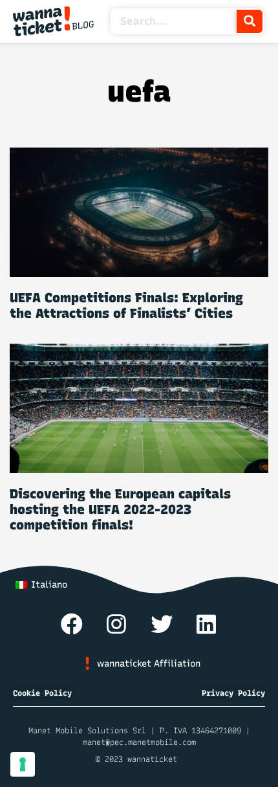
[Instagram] (116, 623)
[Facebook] (72, 623)
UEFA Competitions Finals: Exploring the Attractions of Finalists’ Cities (126, 305)
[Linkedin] (206, 623)
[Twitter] (161, 623)
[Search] (249, 21)
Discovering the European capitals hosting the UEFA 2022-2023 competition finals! (120, 509)
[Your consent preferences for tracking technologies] (22, 764)
